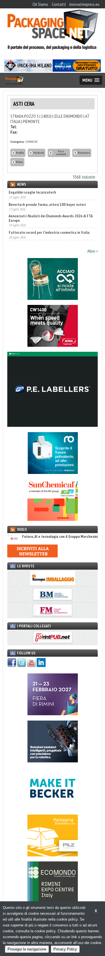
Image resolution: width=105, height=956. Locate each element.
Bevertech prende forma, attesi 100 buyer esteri (47, 193)
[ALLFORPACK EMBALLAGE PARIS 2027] (77, 70)
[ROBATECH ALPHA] (52, 472)
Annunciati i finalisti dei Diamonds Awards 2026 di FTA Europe (50, 206)
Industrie (88, 177)
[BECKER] (52, 807)
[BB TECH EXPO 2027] (52, 713)
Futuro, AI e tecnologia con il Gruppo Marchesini (60, 536)
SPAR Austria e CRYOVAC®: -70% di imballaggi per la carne (49, 234)
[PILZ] (52, 855)
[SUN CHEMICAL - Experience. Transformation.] (52, 519)
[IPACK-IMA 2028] (28, 70)
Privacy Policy (65, 949)
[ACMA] (52, 345)
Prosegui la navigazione (27, 949)
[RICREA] (52, 298)
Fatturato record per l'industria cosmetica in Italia (49, 220)
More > (92, 251)
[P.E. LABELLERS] (52, 425)
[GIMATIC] (52, 761)
